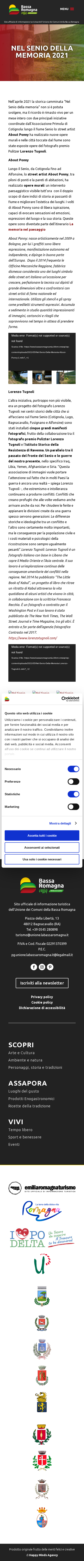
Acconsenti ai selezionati (42, 847)
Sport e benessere (25, 1137)
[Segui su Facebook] (34, 967)
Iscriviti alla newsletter (42, 983)
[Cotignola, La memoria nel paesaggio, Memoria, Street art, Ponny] (17, 377)
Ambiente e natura (25, 1060)
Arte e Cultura (21, 1053)
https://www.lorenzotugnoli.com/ (32, 638)
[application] (42, 352)
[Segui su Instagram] (42, 967)
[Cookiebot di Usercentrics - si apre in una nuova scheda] (61, 699)
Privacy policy (42, 997)
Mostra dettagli (60, 823)
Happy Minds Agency (43, 1555)
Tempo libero (20, 1130)
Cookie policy (42, 1002)
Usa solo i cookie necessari (42, 859)
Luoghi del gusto (23, 1091)
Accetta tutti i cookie (42, 835)
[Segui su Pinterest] (50, 967)
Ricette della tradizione (29, 1106)
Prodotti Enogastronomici (31, 1099)
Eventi (14, 1144)
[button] (64, 9)
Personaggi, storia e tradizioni (35, 1067)
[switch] (73, 781)
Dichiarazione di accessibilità (42, 1008)
